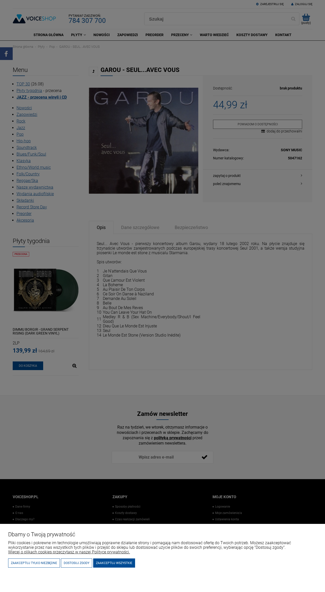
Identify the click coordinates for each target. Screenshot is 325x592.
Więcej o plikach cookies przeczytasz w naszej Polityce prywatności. (69, 552)
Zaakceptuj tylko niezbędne (34, 563)
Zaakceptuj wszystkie (114, 563)
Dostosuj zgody (76, 563)
